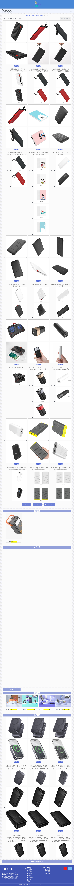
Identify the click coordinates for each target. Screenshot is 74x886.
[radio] (19, 612)
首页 (28, 15)
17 (37, 504)
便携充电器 (40, 15)
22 (51, 504)
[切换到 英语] (37, 2)
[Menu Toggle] (71, 11)
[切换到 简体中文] (38, 4)
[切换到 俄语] (36, 6)
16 (34, 504)
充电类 (33, 15)
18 (40, 504)
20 (45, 504)
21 (48, 504)
